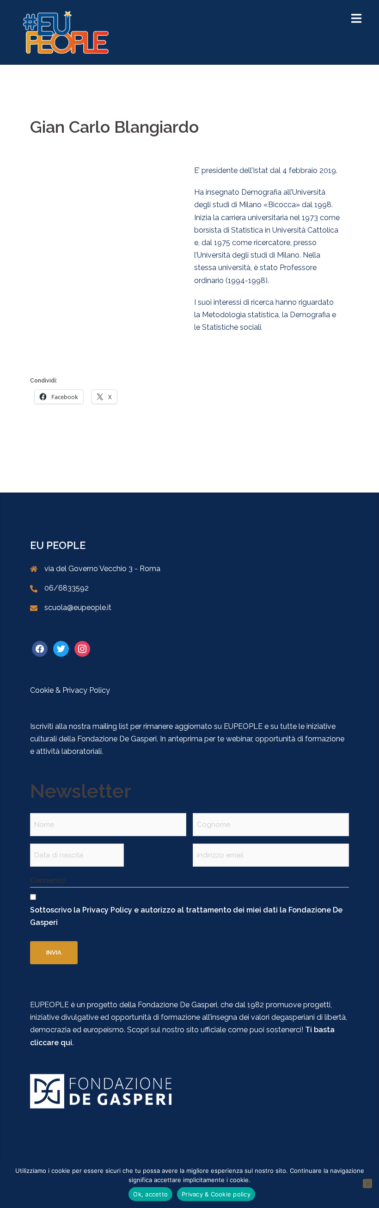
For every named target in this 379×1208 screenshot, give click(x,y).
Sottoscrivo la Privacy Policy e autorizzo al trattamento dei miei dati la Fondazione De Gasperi (186, 916)
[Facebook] (40, 648)
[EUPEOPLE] (66, 31)
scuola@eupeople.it (77, 607)
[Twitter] (61, 648)
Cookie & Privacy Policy (70, 690)
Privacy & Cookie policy (216, 1194)
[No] (367, 1183)
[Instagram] (82, 648)
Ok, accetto (150, 1194)
